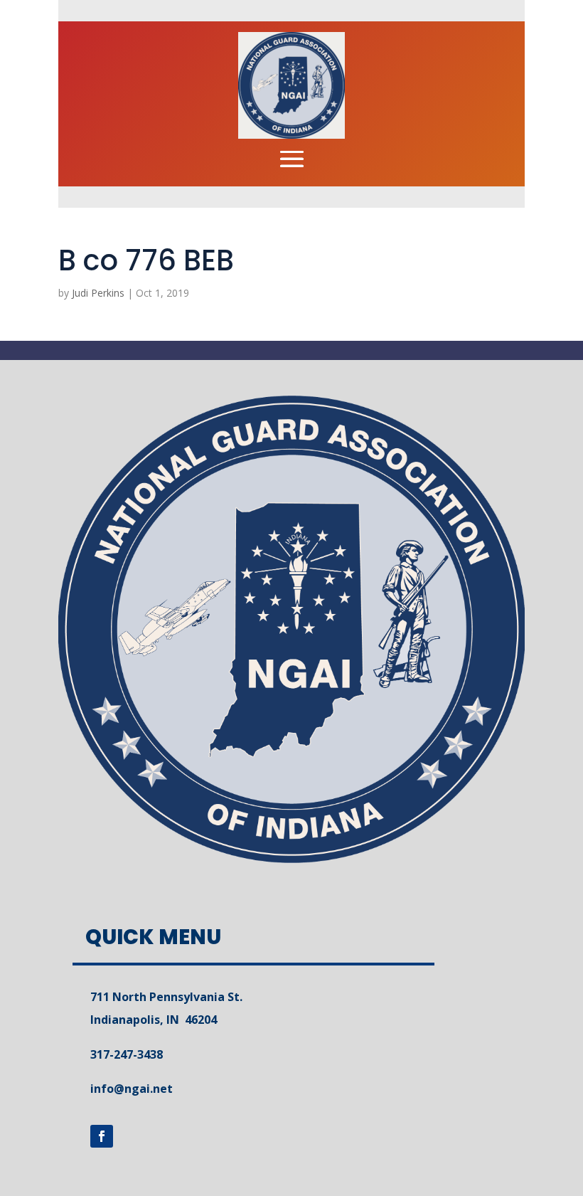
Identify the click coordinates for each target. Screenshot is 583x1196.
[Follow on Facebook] (101, 1136)
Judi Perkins (98, 293)
